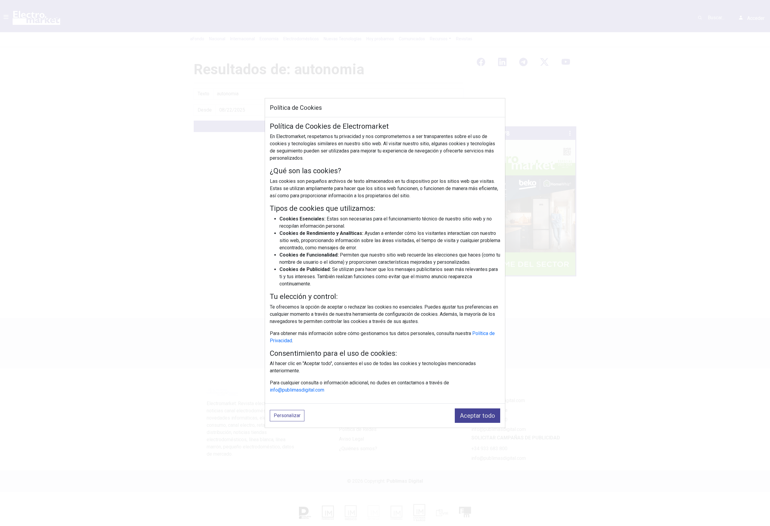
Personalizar (287, 415)
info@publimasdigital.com (297, 390)
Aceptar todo (477, 415)
